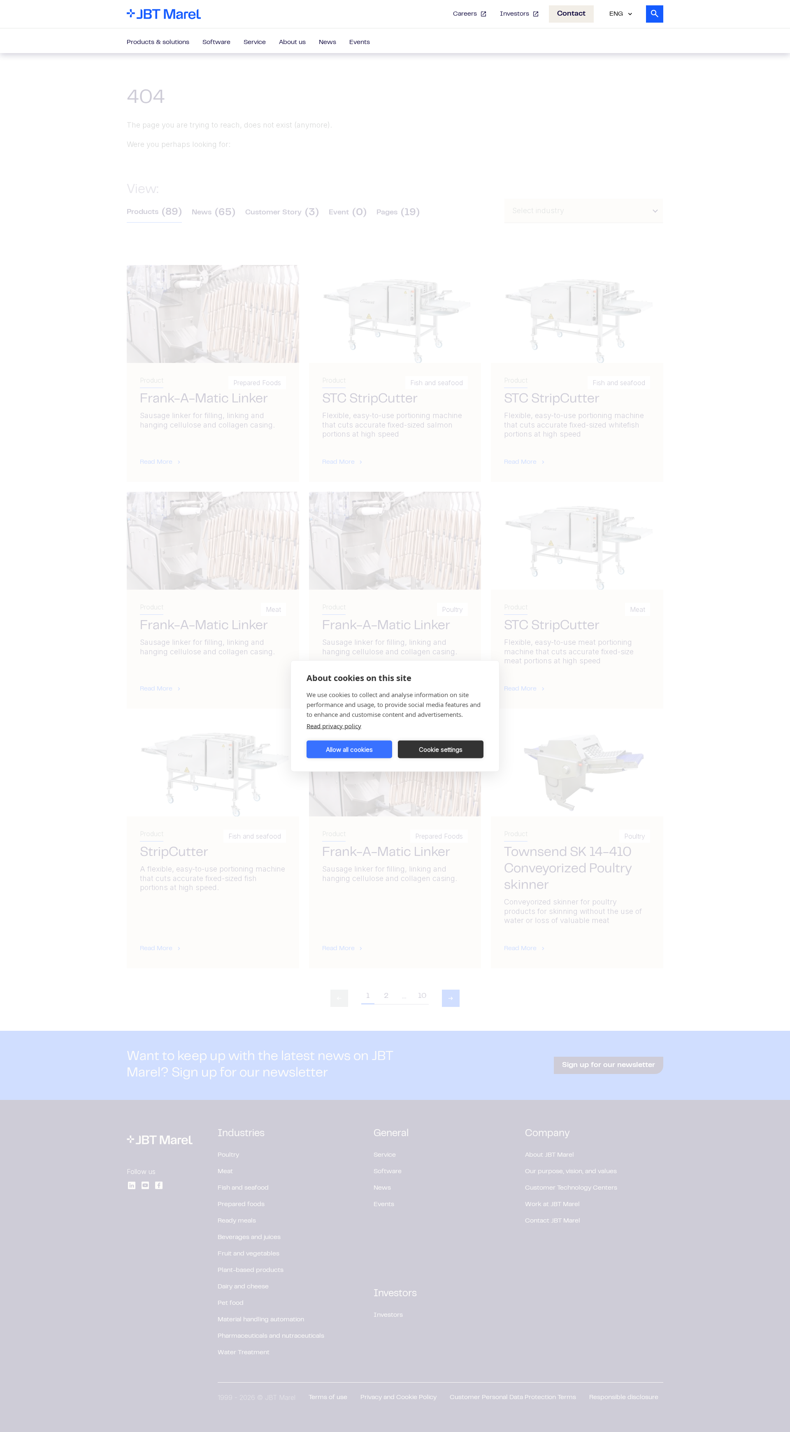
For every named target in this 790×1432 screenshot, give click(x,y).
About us (292, 42)
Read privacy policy (334, 726)
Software (216, 42)
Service (255, 42)
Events (359, 42)
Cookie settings (440, 749)
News (327, 42)
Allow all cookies (349, 749)
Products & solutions (158, 42)
